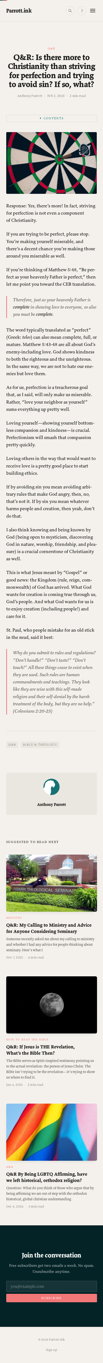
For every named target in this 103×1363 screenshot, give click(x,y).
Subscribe (51, 1298)
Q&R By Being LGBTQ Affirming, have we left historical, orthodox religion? (46, 1177)
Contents (51, 118)
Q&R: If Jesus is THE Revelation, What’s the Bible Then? (40, 1050)
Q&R (51, 48)
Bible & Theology (40, 744)
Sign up (51, 1350)
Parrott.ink (19, 10)
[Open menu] (92, 10)
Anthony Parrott (29, 96)
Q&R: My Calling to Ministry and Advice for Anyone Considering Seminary (49, 928)
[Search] (70, 10)
